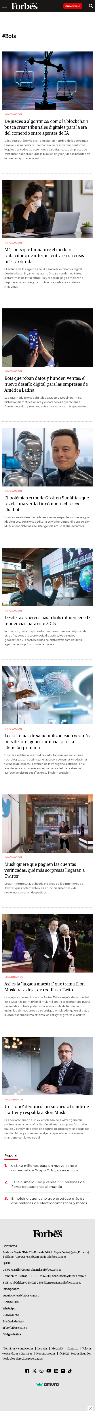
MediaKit (57, 1348)
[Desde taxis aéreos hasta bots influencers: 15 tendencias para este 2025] (47, 577)
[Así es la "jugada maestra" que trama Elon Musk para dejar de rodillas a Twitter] (47, 943)
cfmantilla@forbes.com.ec (45, 1269)
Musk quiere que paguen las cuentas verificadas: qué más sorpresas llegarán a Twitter (44, 870)
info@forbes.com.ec (54, 1257)
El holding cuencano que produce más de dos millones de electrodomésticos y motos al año (49, 1200)
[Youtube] (48, 1371)
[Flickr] (63, 1371)
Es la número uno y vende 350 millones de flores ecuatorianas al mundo (48, 1184)
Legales (42, 1348)
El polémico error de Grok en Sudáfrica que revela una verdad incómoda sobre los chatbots (46, 504)
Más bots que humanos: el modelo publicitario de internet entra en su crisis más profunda (44, 256)
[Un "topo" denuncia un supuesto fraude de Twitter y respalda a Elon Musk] (47, 1066)
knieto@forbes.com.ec (72, 1276)
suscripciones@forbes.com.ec (21, 1295)
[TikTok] (70, 1371)
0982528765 (11, 1315)
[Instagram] (42, 1371)
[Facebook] (27, 1371)
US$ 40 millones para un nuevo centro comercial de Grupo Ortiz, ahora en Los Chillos (44, 1168)
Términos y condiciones (18, 1348)
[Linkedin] (56, 1371)
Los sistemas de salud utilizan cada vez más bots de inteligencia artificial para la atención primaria (47, 742)
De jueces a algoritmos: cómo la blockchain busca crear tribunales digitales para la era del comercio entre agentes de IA (46, 127)
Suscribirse (72, 6)
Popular (11, 1155)
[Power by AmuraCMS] (47, 1384)
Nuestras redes (46, 1353)
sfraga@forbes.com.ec (67, 1282)
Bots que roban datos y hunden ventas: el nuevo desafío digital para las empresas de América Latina (46, 384)
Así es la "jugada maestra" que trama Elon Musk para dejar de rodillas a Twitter (44, 987)
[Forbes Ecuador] (24, 6)
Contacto (72, 1348)
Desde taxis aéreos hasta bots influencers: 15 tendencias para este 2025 (47, 621)
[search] (91, 6)
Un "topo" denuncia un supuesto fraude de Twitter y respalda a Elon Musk (46, 1110)
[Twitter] (34, 1371)
